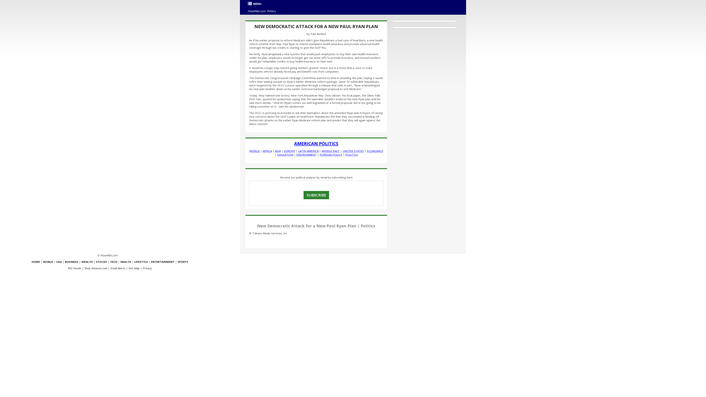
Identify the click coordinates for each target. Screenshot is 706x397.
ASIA (278, 151)
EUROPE (289, 151)
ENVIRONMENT (306, 154)
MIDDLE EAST (331, 151)
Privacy (147, 268)
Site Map (134, 268)
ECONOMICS (375, 151)
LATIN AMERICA (308, 151)
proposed (275, 54)
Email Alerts (117, 268)
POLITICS (351, 154)
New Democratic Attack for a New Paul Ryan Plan (316, 26)
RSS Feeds (74, 268)
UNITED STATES (353, 151)
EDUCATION (285, 154)
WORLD (254, 151)
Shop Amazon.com (95, 268)
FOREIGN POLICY (331, 154)
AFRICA (267, 151)
